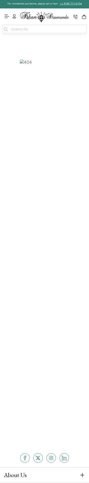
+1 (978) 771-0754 (71, 3)
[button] (44, 475)
